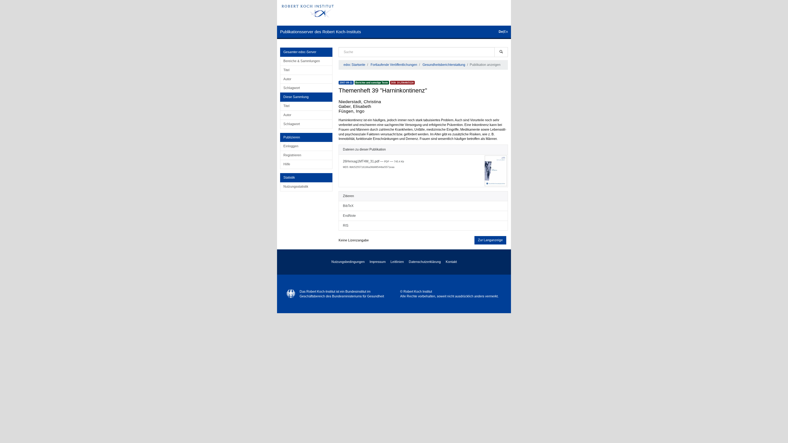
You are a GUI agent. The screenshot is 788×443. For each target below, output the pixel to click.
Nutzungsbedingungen (348, 262)
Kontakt (451, 262)
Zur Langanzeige (490, 240)
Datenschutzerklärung (425, 262)
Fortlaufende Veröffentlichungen (394, 64)
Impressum (378, 262)
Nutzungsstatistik (295, 186)
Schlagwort (291, 88)
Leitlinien (397, 262)
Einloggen (290, 146)
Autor (287, 79)
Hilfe (286, 164)
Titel (286, 70)
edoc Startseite (354, 64)
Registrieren (292, 155)
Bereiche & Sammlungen (301, 61)
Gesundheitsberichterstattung (444, 64)
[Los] (501, 52)
